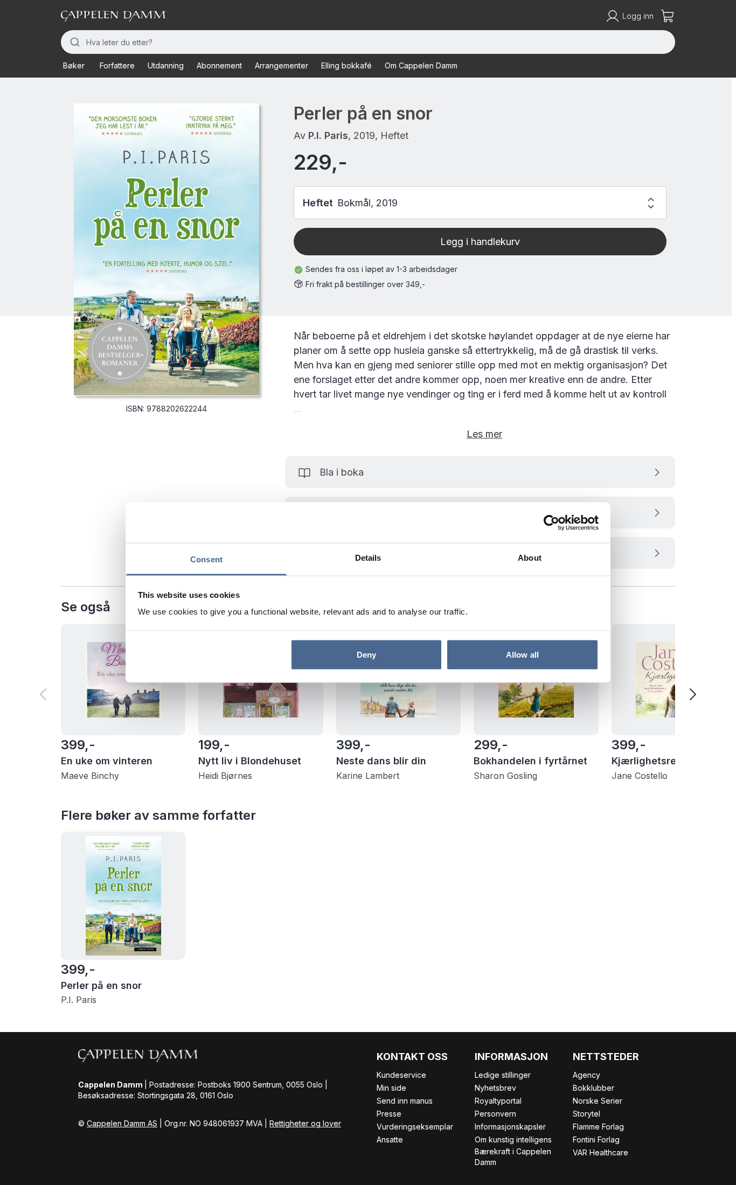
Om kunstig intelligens (513, 1139)
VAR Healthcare (600, 1152)
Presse (389, 1113)
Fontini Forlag (596, 1139)
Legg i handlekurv (480, 241)
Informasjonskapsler (510, 1126)
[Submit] (73, 42)
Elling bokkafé (346, 65)
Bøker (74, 65)
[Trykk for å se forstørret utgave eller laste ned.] (166, 249)
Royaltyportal (498, 1100)
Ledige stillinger (503, 1074)
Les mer (484, 434)
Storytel (586, 1113)
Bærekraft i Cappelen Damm (513, 1157)
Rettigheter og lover (305, 1123)
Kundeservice (401, 1074)
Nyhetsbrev (495, 1087)
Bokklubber (593, 1087)
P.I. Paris (328, 135)
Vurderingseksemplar (415, 1126)
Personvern (495, 1113)
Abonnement (219, 65)
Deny (366, 654)
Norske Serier (597, 1100)
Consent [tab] (206, 559)
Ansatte (390, 1139)
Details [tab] (368, 557)
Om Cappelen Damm (421, 65)
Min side (391, 1087)
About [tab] (529, 557)
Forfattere (117, 65)
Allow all (522, 654)
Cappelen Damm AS (122, 1123)
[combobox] (368, 42)
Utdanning (166, 65)
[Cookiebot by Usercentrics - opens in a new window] (551, 522)
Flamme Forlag (598, 1126)
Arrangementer (281, 65)
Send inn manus (405, 1100)
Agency (586, 1074)
